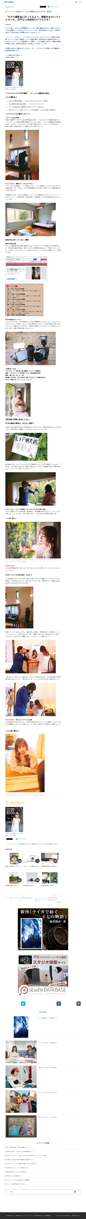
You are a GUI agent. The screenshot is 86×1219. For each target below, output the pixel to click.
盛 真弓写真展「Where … (48, 885)
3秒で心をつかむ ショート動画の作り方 (17, 1167)
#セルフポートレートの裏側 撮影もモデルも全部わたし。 (22, 1163)
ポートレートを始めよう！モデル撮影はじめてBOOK (23, 37)
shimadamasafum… (28, 885)
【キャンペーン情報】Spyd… (31, 866)
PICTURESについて (10, 1215)
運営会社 (49, 1215)
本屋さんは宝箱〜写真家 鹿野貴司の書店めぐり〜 (20, 1159)
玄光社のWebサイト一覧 (40, 1215)
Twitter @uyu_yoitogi (24, 379)
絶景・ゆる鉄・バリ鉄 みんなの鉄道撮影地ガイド (20, 1151)
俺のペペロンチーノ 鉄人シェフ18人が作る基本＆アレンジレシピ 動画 (26, 1155)
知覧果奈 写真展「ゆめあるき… (49, 866)
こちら (22, 55)
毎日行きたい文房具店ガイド (14, 1176)
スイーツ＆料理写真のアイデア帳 (16, 1184)
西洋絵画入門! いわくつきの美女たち (17, 1172)
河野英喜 (8, 24)
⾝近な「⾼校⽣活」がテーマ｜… (13, 867)
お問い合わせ (19, 1215)
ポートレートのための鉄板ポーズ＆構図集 (18, 1180)
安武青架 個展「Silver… (11, 885)
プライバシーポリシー (28, 1215)
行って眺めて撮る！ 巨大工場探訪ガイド (18, 1147)
